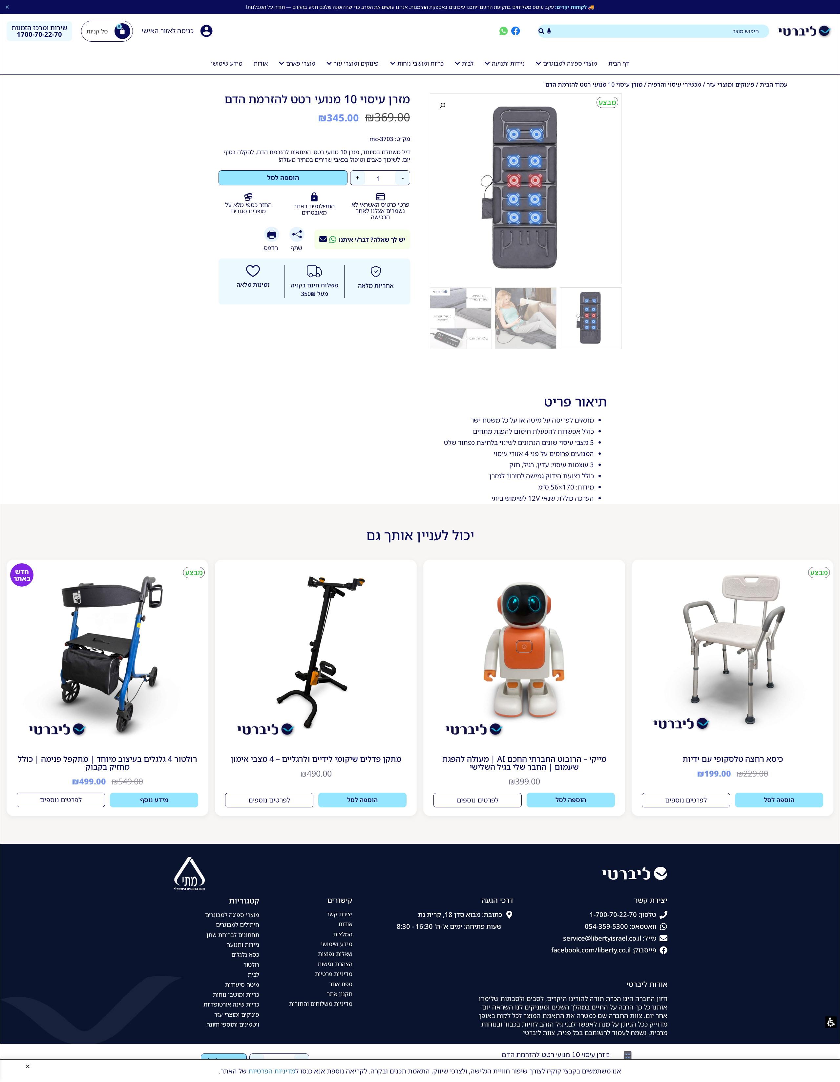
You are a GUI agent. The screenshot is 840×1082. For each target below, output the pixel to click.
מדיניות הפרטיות (271, 1071)
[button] (27, 1066)
